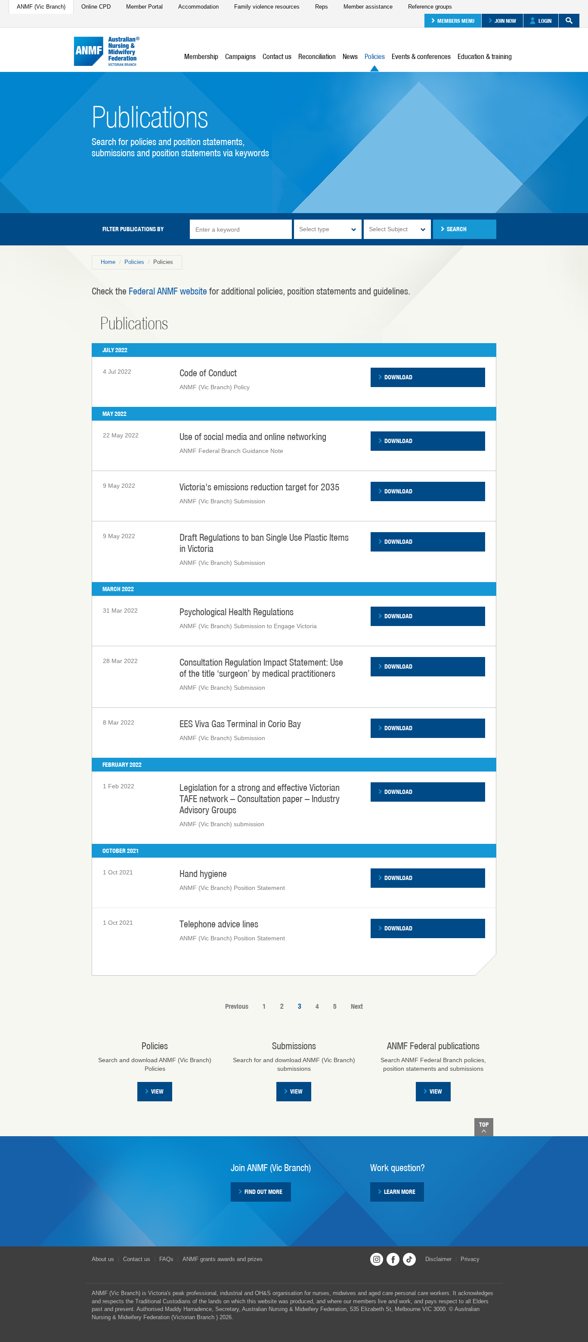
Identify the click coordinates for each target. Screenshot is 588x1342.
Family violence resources (267, 6)
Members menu (455, 20)
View (157, 1091)
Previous (236, 1006)
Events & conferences (421, 56)
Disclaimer (438, 1259)
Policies (375, 56)
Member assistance (368, 6)
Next (357, 1006)
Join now (505, 20)
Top (484, 1124)
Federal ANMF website (168, 291)
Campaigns (240, 56)
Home (108, 262)
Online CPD (96, 6)
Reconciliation (317, 56)
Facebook (393, 1259)
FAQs (166, 1259)
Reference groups (430, 6)
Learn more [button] (399, 1191)
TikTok (409, 1259)
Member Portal (144, 6)
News (350, 56)
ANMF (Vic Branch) (41, 6)
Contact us (277, 56)
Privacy (470, 1259)
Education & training (485, 56)
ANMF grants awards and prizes (223, 1259)
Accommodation (198, 6)
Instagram (376, 1259)
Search (569, 21)
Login (544, 20)
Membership (201, 56)
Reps (321, 6)
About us (103, 1259)
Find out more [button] (263, 1191)
